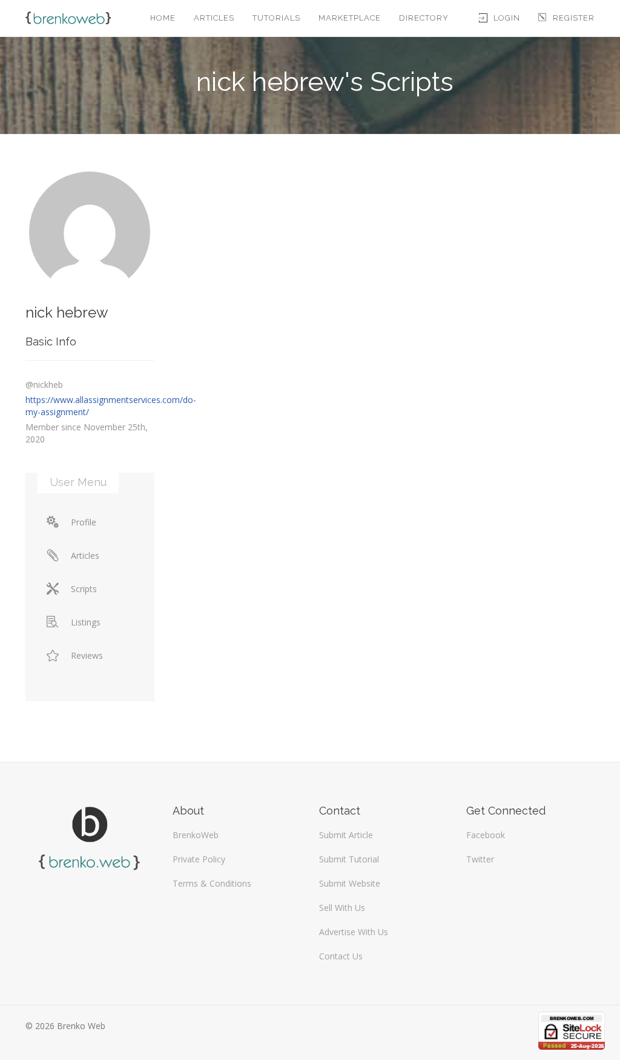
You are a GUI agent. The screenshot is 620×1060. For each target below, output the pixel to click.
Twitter (480, 859)
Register (574, 17)
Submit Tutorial (349, 859)
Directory (424, 17)
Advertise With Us (353, 932)
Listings (86, 622)
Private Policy (199, 859)
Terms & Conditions (212, 883)
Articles (214, 17)
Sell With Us (342, 907)
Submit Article (346, 835)
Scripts (84, 589)
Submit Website (349, 883)
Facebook (485, 835)
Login (506, 17)
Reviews (87, 655)
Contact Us (341, 956)
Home (163, 17)
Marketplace (349, 17)
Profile (83, 522)
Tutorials (276, 17)
